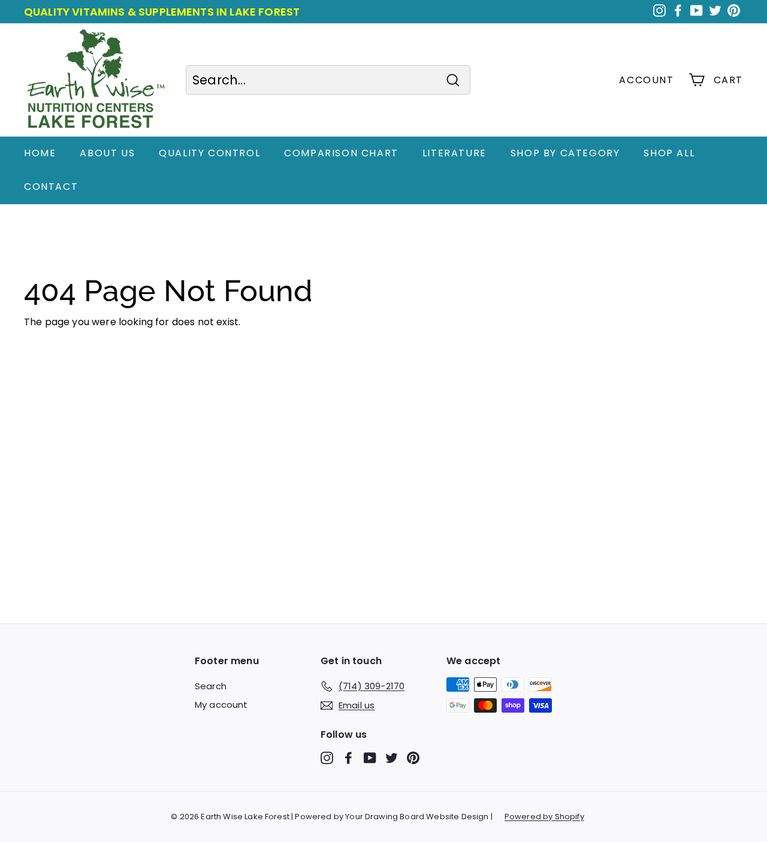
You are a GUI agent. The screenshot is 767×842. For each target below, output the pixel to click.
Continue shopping (69, 342)
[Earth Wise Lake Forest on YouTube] (370, 758)
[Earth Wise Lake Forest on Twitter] (391, 758)
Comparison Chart (341, 153)
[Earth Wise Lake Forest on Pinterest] (413, 758)
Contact (51, 186)
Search (211, 686)
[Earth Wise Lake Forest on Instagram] (327, 758)
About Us (107, 153)
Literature (454, 153)
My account (221, 704)
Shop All (669, 153)
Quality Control (209, 153)
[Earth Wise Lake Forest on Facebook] (348, 758)
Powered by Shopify (544, 816)
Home (40, 153)
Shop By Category (565, 153)
